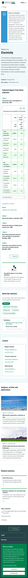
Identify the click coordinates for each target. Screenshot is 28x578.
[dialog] (14, 560)
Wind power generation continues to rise (14, 416)
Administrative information (10, 306)
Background (6, 310)
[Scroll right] (23, 108)
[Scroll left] (20, 108)
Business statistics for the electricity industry (14, 491)
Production (15, 310)
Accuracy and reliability (9, 313)
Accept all (14, 569)
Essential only (13, 573)
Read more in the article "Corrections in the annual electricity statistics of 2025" (15, 37)
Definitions (6, 303)
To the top (15, 529)
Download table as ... (8, 197)
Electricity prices (8, 478)
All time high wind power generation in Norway (14, 447)
